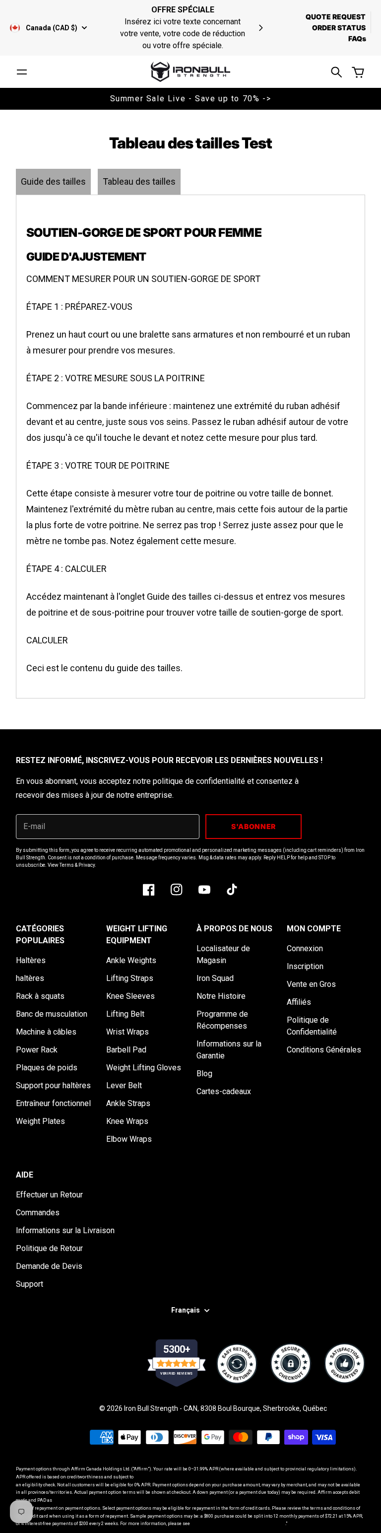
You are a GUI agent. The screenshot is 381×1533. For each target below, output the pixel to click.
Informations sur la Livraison (65, 1230)
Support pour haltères (53, 1085)
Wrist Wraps (127, 1032)
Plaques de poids (46, 1067)
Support (29, 1284)
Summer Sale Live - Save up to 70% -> (190, 98)
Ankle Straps (128, 1103)
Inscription (305, 966)
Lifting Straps (129, 978)
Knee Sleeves (130, 996)
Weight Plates (40, 1121)
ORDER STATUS (339, 27)
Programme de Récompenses (222, 1020)
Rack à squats (40, 996)
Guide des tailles (53, 181)
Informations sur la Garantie (228, 1049)
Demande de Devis (49, 1266)
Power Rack (37, 1049)
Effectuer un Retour (49, 1194)
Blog (204, 1073)
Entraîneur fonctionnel (53, 1103)
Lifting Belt (125, 1014)
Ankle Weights (131, 960)
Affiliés (299, 1002)
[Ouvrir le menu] (22, 72)
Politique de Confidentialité (312, 1026)
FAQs (357, 38)
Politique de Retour (49, 1248)
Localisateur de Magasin (223, 954)
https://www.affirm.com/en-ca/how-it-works (238, 1523)
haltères (30, 978)
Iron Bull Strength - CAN (160, 1408)
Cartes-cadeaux (223, 1091)
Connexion (305, 948)
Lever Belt (124, 1085)
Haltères (31, 960)
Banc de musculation (51, 1014)
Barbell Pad (126, 1049)
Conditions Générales (324, 1049)
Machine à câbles (46, 1032)
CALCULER (47, 640)
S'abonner (253, 826)
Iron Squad (215, 978)
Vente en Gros (311, 984)
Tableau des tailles (139, 181)
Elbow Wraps (129, 1139)
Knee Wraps (127, 1121)
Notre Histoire (221, 996)
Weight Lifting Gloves (143, 1067)
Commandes (38, 1212)
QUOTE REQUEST (336, 16)
